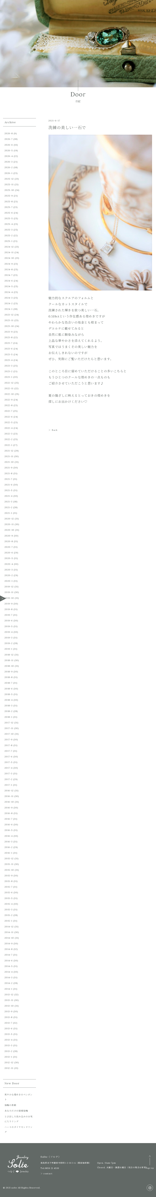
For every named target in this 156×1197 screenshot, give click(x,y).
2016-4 (9, 836)
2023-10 (9, 326)
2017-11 (9, 728)
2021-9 (8, 467)
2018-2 (8, 711)
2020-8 (9, 541)
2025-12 (9, 178)
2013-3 (8, 1045)
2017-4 (8, 768)
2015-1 (8, 920)
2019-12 (9, 586)
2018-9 (9, 671)
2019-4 (9, 632)
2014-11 (9, 932)
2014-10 (9, 938)
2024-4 (9, 292)
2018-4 (9, 700)
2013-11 (9, 1000)
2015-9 (9, 875)
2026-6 (9, 144)
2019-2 (8, 643)
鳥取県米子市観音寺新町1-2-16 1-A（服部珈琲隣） (66, 1163)
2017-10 (9, 734)
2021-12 (9, 450)
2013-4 (8, 1039)
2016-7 (8, 819)
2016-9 (9, 807)
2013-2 (8, 1051)
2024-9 (9, 263)
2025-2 (9, 235)
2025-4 (9, 224)
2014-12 (9, 926)
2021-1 (8, 513)
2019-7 (8, 615)
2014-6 (9, 960)
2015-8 (9, 881)
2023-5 (9, 354)
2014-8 (9, 949)
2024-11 (9, 252)
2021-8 (8, 473)
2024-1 (8, 309)
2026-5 (9, 150)
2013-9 (8, 1011)
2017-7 (8, 751)
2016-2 (8, 847)
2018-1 (8, 717)
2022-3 (8, 433)
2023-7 (8, 343)
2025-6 (9, 212)
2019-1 (8, 649)
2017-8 (8, 745)
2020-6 (9, 552)
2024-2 (9, 303)
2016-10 (9, 801)
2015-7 (8, 886)
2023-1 (8, 377)
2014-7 (8, 954)
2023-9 (9, 331)
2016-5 (9, 830)
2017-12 (9, 722)
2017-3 (8, 773)
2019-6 (9, 620)
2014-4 (9, 971)
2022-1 (8, 445)
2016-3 (8, 841)
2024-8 (9, 269)
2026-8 (9, 133)
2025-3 (9, 229)
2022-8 (9, 405)
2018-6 (9, 688)
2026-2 (9, 167)
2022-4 (9, 428)
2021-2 (8, 507)
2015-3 (8, 909)
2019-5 (9, 626)
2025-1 (8, 241)
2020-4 (9, 564)
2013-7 (8, 1023)
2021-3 (8, 501)
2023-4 (9, 360)
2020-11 (9, 524)
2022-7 (8, 411)
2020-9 (9, 535)
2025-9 (9, 195)
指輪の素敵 (10, 1105)
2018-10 (9, 666)
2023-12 (9, 314)
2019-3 (8, 637)
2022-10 (9, 394)
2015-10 (9, 870)
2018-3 (8, 705)
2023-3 (8, 365)
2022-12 (9, 382)
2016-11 (9, 796)
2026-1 (8, 173)
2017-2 (8, 779)
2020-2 (9, 575)
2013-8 (8, 1017)
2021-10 (9, 462)
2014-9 (9, 943)
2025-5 (9, 218)
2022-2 (8, 439)
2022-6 (9, 416)
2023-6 (9, 348)
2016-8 (9, 813)
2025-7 (8, 207)
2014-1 (8, 989)
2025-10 (9, 190)
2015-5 (9, 898)
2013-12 (9, 994)
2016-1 (8, 853)
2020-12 (9, 518)
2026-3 (9, 161)
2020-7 (9, 547)
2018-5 (9, 694)
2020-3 (9, 569)
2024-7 (8, 275)
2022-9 (9, 399)
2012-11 (9, 1068)
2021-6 (8, 484)
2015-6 (9, 892)
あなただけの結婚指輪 (16, 1110)
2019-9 (9, 603)
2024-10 (9, 258)
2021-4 (8, 496)
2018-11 (9, 660)
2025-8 (9, 201)
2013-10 (9, 1005)
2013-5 (8, 1034)
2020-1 (9, 581)
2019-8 (9, 609)
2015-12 (9, 858)
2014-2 (8, 983)
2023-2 (8, 371)
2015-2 (8, 915)
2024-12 (9, 246)
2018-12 (9, 654)
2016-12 (9, 790)
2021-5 (8, 490)
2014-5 (9, 966)
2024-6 (9, 280)
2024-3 (9, 297)
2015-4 (9, 904)
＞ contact (46, 1173)
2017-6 (8, 756)
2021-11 (9, 456)
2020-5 (9, 558)
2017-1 (8, 785)
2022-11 (9, 388)
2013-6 (8, 1028)
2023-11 (9, 320)
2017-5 (8, 762)
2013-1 (8, 1056)
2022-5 (9, 422)
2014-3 (8, 977)
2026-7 (8, 139)
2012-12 (9, 1062)
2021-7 (8, 479)
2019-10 (9, 598)
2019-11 (9, 592)
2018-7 (8, 683)
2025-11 (9, 184)
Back (54, 430)
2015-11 (9, 864)
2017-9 (8, 739)
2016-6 (9, 824)
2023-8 (9, 337)
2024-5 (9, 286)
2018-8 (9, 677)
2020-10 (9, 530)
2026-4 (9, 156)
